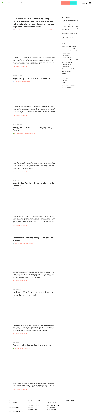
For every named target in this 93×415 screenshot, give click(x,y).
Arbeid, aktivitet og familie (68, 46)
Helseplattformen (67, 64)
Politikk (64, 78)
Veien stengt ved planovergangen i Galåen (70, 21)
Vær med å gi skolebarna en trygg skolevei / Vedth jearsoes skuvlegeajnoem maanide (70, 28)
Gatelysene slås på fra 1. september (70, 24)
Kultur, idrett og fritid (67, 69)
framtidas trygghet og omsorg (69, 60)
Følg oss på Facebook (32, 407)
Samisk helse (66, 67)
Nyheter (64, 74)
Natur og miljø (65, 71)
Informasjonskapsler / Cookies (53, 405)
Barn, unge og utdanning (67, 49)
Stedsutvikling (66, 57)
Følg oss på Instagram (32, 409)
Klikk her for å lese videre (19, 66)
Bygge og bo (65, 53)
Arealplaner (65, 55)
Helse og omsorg (66, 62)
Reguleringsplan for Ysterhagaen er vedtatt (32, 78)
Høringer (65, 80)
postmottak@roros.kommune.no (35, 404)
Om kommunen (50, 401)
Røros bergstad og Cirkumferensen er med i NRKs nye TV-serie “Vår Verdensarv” (70, 37)
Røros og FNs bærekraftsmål (68, 85)
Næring (63, 76)
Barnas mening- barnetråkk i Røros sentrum (32, 345)
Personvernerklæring (51, 404)
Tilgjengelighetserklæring (52, 402)
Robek (63, 83)
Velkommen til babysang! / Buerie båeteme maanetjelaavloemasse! (70, 32)
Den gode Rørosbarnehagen (69, 51)
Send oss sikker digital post (33, 405)
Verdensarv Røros (66, 87)
